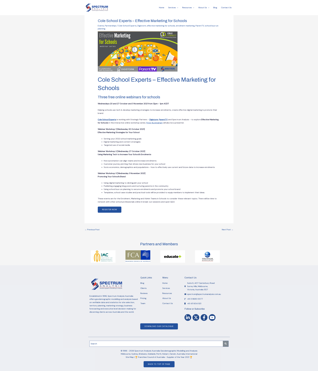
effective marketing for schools (161, 25)
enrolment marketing (185, 25)
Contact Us (226, 7)
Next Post (227, 229)
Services (172, 7)
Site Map (130, 357)
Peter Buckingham (154, 122)
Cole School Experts (127, 25)
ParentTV (200, 25)
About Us (202, 7)
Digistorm (141, 25)
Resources (187, 7)
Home (161, 7)
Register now (109, 209)
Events (101, 25)
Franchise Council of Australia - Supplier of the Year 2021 (163, 357)
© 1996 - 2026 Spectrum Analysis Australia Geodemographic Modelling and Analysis (159, 350)
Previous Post (92, 229)
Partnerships (110, 25)
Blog (215, 7)
